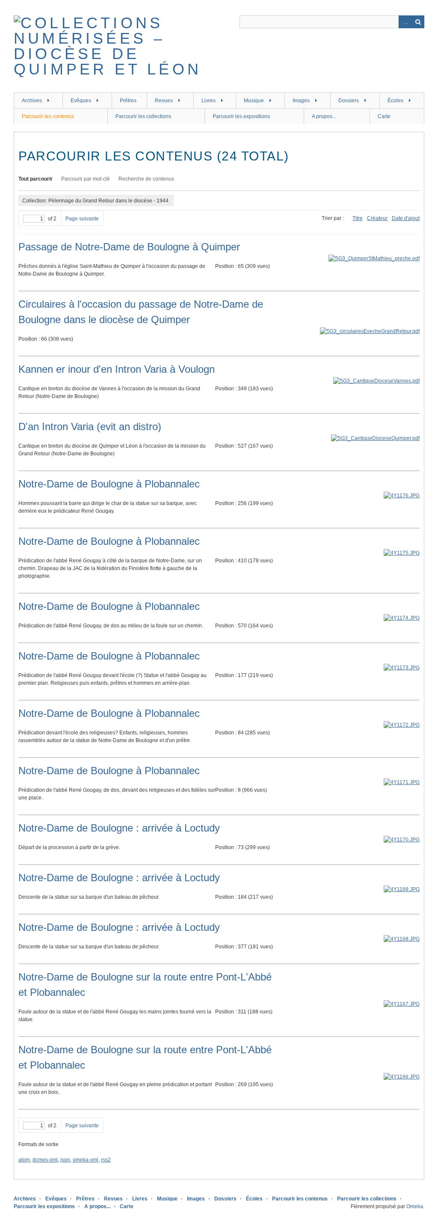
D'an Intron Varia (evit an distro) (89, 426)
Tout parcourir (35, 179)
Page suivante (82, 219)
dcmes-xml (45, 1160)
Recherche (417, 21)
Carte (384, 116)
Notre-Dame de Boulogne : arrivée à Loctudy (119, 828)
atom (24, 1160)
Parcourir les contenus (48, 116)
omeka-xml (85, 1160)
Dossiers (348, 101)
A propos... (324, 116)
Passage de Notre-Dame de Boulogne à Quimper (129, 247)
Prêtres (128, 101)
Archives (32, 101)
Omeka (414, 1206)
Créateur (377, 218)
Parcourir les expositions (241, 116)
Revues (164, 101)
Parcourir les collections (143, 116)
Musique (254, 101)
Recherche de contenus (146, 179)
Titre (357, 218)
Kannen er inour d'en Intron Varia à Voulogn (116, 369)
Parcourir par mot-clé (85, 179)
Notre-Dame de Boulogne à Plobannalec (109, 484)
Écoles (395, 101)
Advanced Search (405, 21)
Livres (208, 101)
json (65, 1160)
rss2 (106, 1160)
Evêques (81, 101)
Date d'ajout (406, 218)
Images (301, 101)
